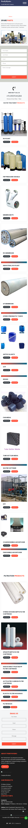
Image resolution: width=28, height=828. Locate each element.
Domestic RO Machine (6, 786)
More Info (5, 766)
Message (14, 736)
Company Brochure (6, 775)
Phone (14, 729)
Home (10, 16)
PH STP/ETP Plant (5, 790)
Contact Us (15, 141)
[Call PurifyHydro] (19, 815)
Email (14, 723)
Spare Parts (4, 794)
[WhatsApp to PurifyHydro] (26, 817)
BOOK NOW (14, 180)
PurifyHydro (23, 817)
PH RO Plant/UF (5, 792)
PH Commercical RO (6, 788)
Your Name (14, 716)
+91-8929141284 (14, 96)
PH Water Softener (6, 784)
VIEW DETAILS (6, 141)
